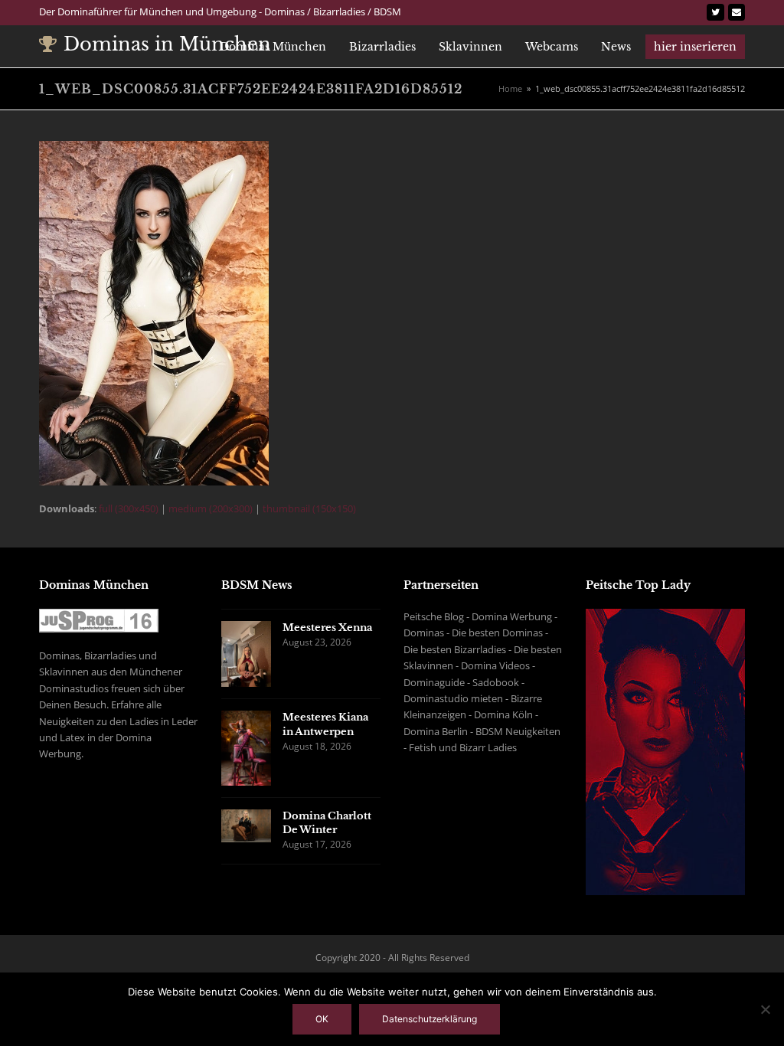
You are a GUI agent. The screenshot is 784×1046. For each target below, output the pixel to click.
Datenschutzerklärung (429, 1019)
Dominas (423, 632)
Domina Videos (495, 665)
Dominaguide (434, 682)
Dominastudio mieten (453, 698)
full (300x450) (128, 508)
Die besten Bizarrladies (454, 649)
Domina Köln (503, 714)
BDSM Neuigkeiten (517, 731)
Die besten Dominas (497, 632)
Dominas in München (167, 44)
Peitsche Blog (433, 616)
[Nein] (765, 1009)
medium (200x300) (210, 508)
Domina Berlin (435, 731)
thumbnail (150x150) (309, 508)
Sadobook (495, 682)
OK (321, 1019)
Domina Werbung (512, 616)
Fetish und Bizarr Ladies (463, 747)
